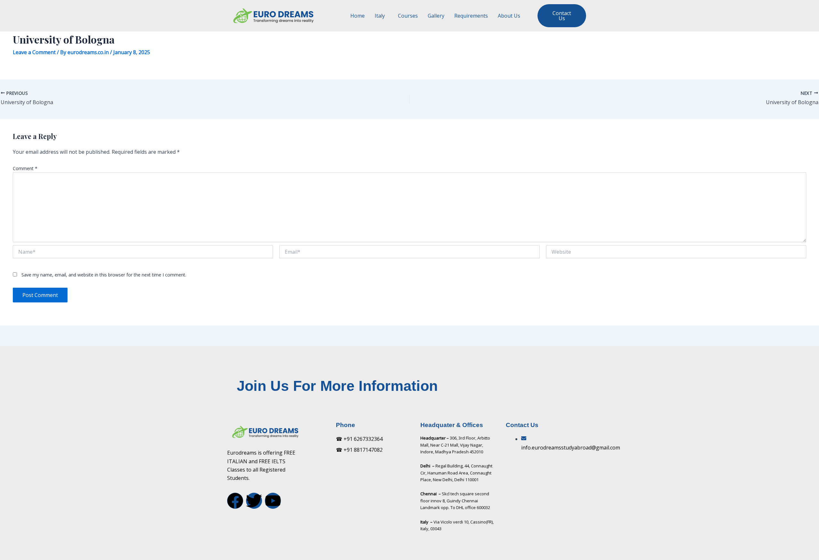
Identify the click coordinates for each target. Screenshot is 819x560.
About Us (509, 15)
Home (357, 15)
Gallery (436, 15)
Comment (25, 168)
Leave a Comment (34, 52)
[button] (381, 15)
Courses (408, 15)
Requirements (471, 15)
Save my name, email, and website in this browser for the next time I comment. (103, 275)
